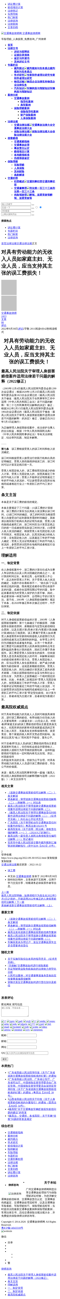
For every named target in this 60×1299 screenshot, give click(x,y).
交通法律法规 (24, 243)
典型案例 (25, 105)
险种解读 (13, 1149)
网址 (3, 1047)
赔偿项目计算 (15, 7)
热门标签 (13, 17)
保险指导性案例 (29, 111)
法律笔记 (13, 10)
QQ (3, 1053)
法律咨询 (13, 20)
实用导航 (13, 14)
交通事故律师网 (31, 33)
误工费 (11, 870)
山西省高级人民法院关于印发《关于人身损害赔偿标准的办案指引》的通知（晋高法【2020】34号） (32, 1102)
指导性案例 (26, 101)
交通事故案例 (21, 98)
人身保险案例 (28, 118)
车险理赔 (19, 164)
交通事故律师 (23, 876)
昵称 (3, 1035)
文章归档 (13, 27)
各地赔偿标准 (21, 154)
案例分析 (13, 1135)
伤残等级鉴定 (21, 158)
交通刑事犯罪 (15, 1159)
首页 (3, 243)
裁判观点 (13, 1139)
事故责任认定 (21, 148)
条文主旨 (13, 1281)
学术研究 (13, 1142)
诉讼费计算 (14, 4)
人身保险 (19, 168)
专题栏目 (13, 231)
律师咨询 (6, 1268)
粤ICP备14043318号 (12, 1228)
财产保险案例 (28, 115)
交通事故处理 (21, 144)
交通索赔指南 (21, 141)
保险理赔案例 (21, 108)
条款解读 (19, 174)
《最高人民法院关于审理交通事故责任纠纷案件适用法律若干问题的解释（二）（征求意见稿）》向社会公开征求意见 (32, 816)
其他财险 (19, 171)
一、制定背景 (15, 1288)
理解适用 (13, 1284)
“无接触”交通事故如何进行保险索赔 (28, 965)
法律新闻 (13, 24)
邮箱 (3, 1041)
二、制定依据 (15, 1291)
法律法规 (11, 243)
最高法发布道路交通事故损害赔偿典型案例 (32, 932)
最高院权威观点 (17, 1294)
